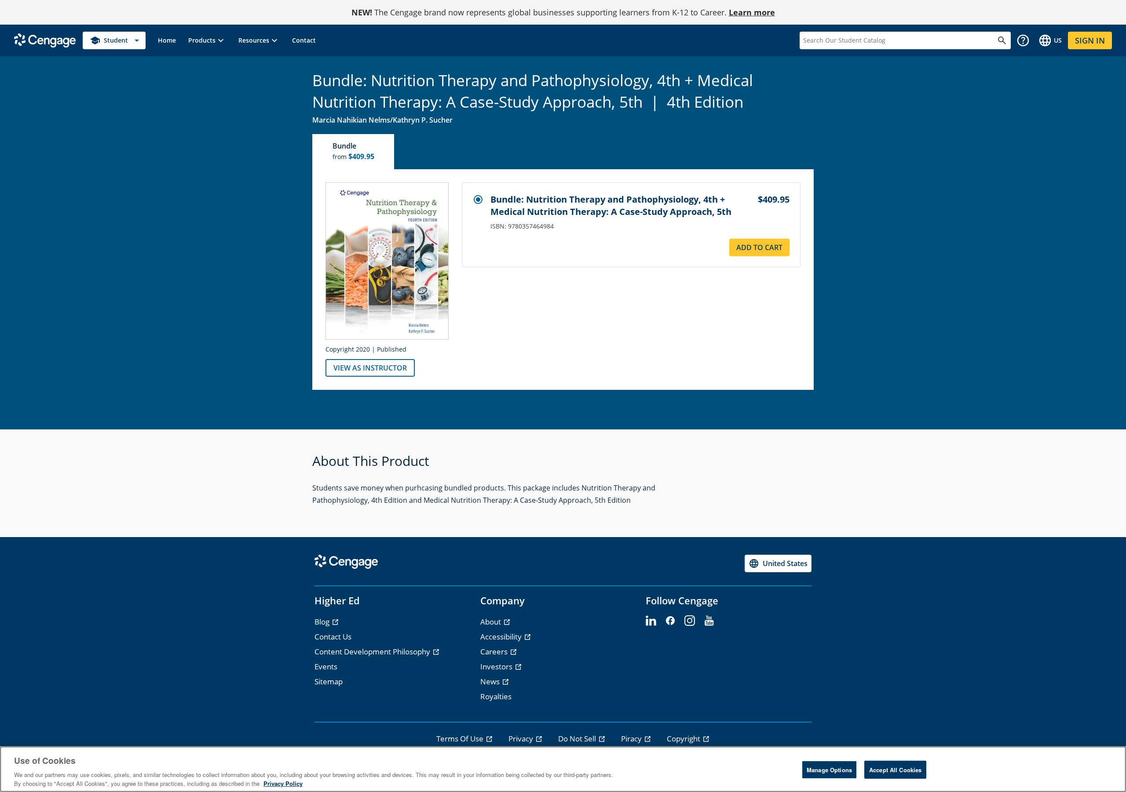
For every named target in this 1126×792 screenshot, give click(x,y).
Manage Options (829, 770)
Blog (322, 622)
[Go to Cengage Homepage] (45, 40)
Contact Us (332, 637)
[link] (167, 40)
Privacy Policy (283, 783)
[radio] (478, 199)
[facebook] (670, 621)
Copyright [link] (684, 739)
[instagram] (689, 621)
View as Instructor (370, 368)
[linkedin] (651, 621)
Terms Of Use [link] (460, 739)
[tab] (353, 151)
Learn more (752, 12)
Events (325, 666)
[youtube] (709, 621)
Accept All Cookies (895, 770)
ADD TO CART (759, 247)
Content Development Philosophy (373, 652)
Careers (494, 652)
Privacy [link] (521, 739)
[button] (207, 40)
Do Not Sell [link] (578, 739)
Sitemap (328, 681)
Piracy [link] (632, 739)
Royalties (496, 696)
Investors (497, 666)
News (490, 681)
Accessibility (501, 637)
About (491, 622)
